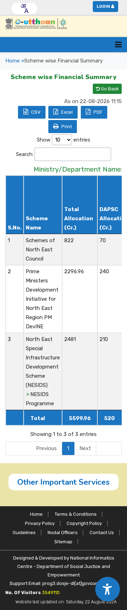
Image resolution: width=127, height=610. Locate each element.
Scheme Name (37, 223)
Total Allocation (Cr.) (78, 218)
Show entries (63, 140)
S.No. (15, 228)
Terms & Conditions (76, 514)
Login (103, 6)
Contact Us (102, 532)
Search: (25, 154)
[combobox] (24, 8)
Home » (14, 61)
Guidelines (24, 532)
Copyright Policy (84, 523)
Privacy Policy (40, 523)
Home (36, 514)
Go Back (109, 88)
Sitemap (63, 541)
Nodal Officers (63, 532)
